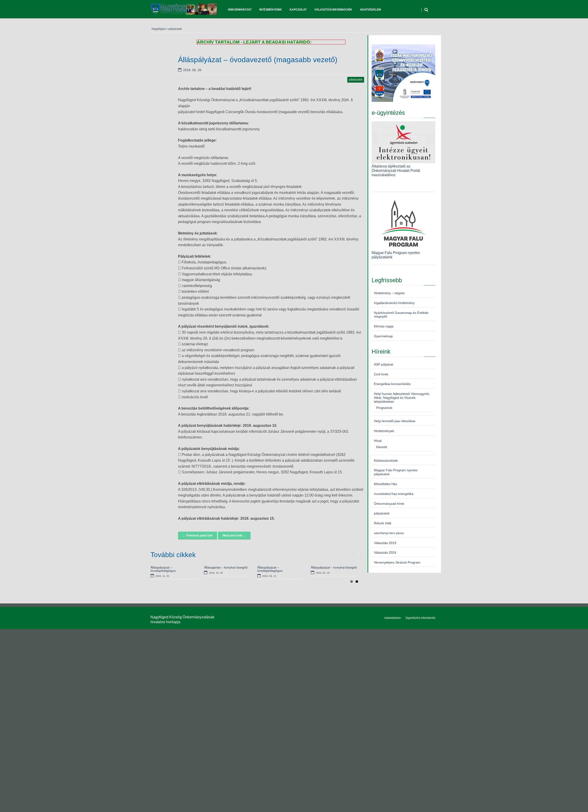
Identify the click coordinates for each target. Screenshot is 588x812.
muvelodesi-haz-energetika (393, 494)
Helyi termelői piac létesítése (395, 421)
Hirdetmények (384, 431)
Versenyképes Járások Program (397, 562)
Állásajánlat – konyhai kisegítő (226, 567)
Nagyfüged (158, 29)
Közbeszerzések (386, 460)
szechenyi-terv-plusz (389, 533)
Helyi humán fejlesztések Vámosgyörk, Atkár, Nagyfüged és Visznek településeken (402, 397)
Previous (353, 553)
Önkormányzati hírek (389, 503)
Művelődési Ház (385, 484)
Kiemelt (381, 447)
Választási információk (333, 9)
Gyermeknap (383, 336)
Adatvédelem (370, 9)
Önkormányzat (240, 9)
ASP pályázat (383, 364)
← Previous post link (197, 535)
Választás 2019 (385, 543)
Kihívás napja (383, 326)
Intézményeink (270, 9)
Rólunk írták (382, 523)
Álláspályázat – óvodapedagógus (163, 569)
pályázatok (175, 29)
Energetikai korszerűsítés (392, 384)
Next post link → (234, 535)
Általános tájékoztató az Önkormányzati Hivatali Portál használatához (396, 170)
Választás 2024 (385, 552)
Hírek (378, 441)
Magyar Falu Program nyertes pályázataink (396, 255)
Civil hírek (381, 374)
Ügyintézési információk (420, 617)
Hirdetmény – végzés (389, 293)
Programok (384, 408)
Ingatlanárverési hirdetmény (394, 303)
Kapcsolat (298, 9)
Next (360, 553)
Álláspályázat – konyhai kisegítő (334, 567)
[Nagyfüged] (183, 9)
